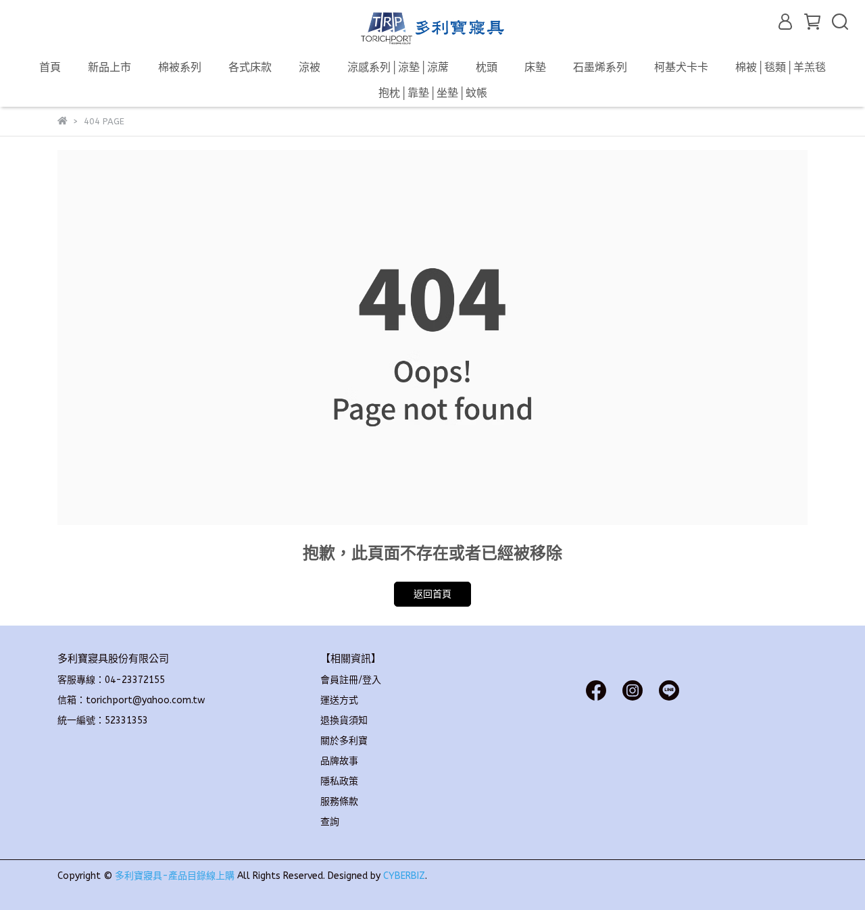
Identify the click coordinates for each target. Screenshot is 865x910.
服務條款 (339, 801)
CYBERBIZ (404, 876)
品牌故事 (339, 761)
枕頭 (486, 67)
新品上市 (109, 67)
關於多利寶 (344, 741)
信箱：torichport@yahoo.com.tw (131, 700)
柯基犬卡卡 (681, 67)
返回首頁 (432, 594)
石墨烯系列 (600, 67)
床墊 (535, 67)
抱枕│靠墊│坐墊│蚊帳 (432, 92)
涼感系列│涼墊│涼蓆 (398, 67)
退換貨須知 (344, 720)
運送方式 (339, 700)
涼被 (309, 67)
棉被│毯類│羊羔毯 (780, 67)
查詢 (329, 822)
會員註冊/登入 (350, 680)
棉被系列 (179, 67)
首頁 (50, 67)
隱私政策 (339, 781)
